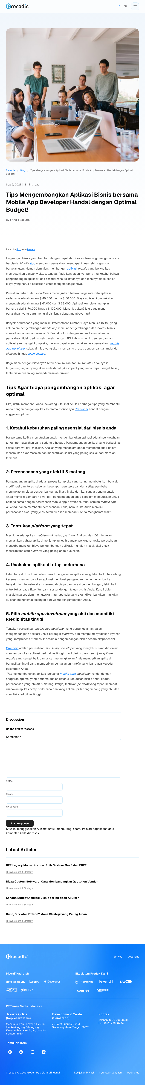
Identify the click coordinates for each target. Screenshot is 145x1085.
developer (81, 409)
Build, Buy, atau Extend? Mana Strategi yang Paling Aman (46, 914)
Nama (9, 781)
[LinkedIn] (21, 1052)
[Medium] (44, 1052)
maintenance (36, 353)
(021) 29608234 (119, 1019)
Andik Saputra (21, 219)
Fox (18, 249)
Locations (133, 956)
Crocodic (12, 648)
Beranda (10, 170)
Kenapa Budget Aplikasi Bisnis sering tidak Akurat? (42, 898)
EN (125, 6)
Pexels (31, 249)
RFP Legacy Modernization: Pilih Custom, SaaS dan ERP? (46, 865)
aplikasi (72, 268)
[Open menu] (135, 6)
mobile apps (68, 673)
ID (119, 6)
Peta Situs (133, 1072)
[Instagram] (10, 1052)
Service (118, 956)
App (32, 263)
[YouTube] (32, 1052)
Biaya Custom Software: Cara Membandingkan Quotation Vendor (52, 881)
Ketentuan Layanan (110, 1072)
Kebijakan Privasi (84, 1072)
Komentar (13, 737)
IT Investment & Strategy (19, 871)
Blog (22, 170)
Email (9, 794)
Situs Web (12, 807)
